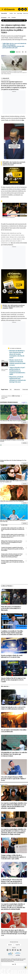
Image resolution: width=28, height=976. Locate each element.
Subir (13, 964)
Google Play (18, 944)
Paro (15, 13)
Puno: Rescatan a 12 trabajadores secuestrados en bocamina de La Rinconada (11, 608)
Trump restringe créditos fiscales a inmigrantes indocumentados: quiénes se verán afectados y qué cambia (13, 856)
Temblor (11, 13)
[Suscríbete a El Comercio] (22, 9)
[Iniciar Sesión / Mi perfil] (25, 9)
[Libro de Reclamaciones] (18, 954)
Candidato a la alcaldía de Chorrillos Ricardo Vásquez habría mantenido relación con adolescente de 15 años (12, 632)
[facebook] (7, 950)
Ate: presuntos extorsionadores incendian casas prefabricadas (13, 730)
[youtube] (15, 950)
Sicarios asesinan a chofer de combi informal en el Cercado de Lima (11, 656)
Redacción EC (6, 78)
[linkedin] (18, 950)
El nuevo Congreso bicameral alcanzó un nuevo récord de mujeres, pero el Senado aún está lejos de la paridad (12, 562)
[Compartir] (25, 52)
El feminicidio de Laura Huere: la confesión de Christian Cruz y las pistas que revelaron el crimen (14, 754)
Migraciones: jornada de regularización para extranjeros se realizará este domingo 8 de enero (17, 379)
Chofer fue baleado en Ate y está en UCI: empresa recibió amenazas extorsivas (13, 708)
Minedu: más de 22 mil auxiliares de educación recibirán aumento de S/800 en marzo (17, 362)
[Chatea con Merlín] (19, 9)
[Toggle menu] (2, 9)
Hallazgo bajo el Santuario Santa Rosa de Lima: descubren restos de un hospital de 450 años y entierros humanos (11, 542)
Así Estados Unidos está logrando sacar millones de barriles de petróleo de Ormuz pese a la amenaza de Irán (12, 529)
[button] (14, 209)
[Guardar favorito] (22, 52)
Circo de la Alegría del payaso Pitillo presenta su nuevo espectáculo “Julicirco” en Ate (13, 778)
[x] (10, 950)
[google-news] (20, 950)
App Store (10, 944)
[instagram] (13, 950)
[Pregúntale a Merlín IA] (25, 967)
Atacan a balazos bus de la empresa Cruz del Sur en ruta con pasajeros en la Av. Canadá (13, 679)
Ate (10, 389)
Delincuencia (17, 389)
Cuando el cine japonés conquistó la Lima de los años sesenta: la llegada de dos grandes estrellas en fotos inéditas (12, 549)
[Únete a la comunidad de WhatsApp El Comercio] (12, 52)
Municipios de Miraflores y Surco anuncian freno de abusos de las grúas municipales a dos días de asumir (17, 354)
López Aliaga (19, 13)
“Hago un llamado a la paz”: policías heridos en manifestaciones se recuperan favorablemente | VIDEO (17, 371)
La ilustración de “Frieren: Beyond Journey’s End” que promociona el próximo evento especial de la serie (11, 881)
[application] (15, 209)
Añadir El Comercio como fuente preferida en (13, 20)
